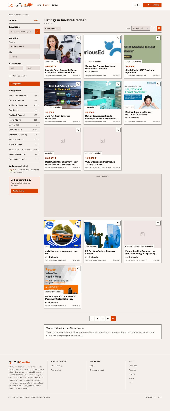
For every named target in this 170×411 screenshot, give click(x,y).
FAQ (130, 382)
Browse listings (56, 366)
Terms (131, 378)
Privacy (132, 374)
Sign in (11, 170)
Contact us (133, 366)
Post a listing (18, 191)
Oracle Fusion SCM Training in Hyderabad (139, 71)
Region (12, 42)
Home (38, 5)
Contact (55, 5)
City (10, 52)
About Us (132, 370)
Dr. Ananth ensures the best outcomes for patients (138, 113)
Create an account (97, 370)
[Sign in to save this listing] (78, 38)
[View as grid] (159, 28)
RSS (160, 397)
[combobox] (22, 31)
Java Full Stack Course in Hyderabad (57, 117)
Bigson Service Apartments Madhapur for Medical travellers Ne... (101, 118)
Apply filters (16, 84)
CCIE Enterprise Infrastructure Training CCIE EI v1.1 (100, 163)
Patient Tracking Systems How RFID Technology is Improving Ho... (140, 253)
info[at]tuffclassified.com (40, 397)
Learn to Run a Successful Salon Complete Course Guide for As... (61, 71)
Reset (36, 20)
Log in (137, 5)
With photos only (19, 76)
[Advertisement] (102, 196)
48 (102, 319)
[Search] (37, 31)
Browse (46, 5)
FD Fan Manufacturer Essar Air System (100, 252)
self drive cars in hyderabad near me (61, 252)
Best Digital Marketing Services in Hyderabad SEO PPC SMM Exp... (61, 163)
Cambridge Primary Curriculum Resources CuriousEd (100, 67)
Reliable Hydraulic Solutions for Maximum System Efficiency (60, 297)
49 (108, 319)
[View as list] (154, 28)
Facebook (148, 397)
